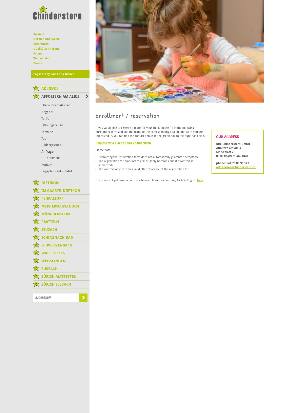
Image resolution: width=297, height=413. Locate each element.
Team (45, 138)
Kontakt (46, 165)
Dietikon (50, 183)
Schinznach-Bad (57, 237)
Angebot (47, 112)
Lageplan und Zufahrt (56, 171)
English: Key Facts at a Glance (53, 74)
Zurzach (49, 269)
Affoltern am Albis (60, 96)
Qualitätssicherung (46, 48)
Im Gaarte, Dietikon (60, 191)
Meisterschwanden (60, 206)
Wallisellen (53, 253)
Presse (37, 63)
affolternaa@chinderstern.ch (236, 167)
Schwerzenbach (56, 245)
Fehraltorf (52, 198)
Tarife (45, 119)
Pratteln (50, 222)
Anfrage (47, 152)
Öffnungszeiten (52, 125)
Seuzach (49, 229)
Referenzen (41, 43)
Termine (47, 132)
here (200, 180)
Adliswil (50, 88)
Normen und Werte (46, 39)
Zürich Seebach (56, 284)
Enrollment (52, 157)
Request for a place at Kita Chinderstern (123, 143)
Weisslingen (53, 261)
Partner (38, 53)
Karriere (38, 34)
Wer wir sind (42, 58)
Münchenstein (55, 214)
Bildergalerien (51, 145)
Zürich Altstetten (59, 276)
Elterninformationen (55, 105)
